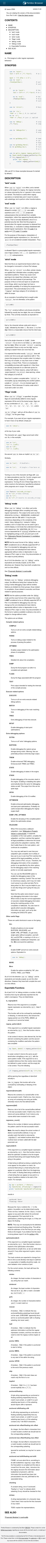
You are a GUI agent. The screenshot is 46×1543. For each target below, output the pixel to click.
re (5, 9)
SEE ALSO (12, 48)
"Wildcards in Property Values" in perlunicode (24, 832)
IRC (40, 1538)
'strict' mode (16, 37)
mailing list (34, 1538)
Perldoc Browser (34, 3)
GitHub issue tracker (6, 1530)
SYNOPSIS (12, 27)
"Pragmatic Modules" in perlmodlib (19, 571)
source (9, 9)
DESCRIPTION (13, 30)
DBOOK (27, 1527)
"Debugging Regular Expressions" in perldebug (24, 536)
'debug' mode (16, 41)
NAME (10, 25)
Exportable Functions (19, 46)
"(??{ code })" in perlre (19, 231)
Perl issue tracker (23, 1538)
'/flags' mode (16, 39)
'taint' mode (15, 32)
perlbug (32, 1234)
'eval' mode (15, 34)
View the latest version (25, 15)
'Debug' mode (16, 44)
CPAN (13, 9)
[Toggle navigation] (4, 3)
